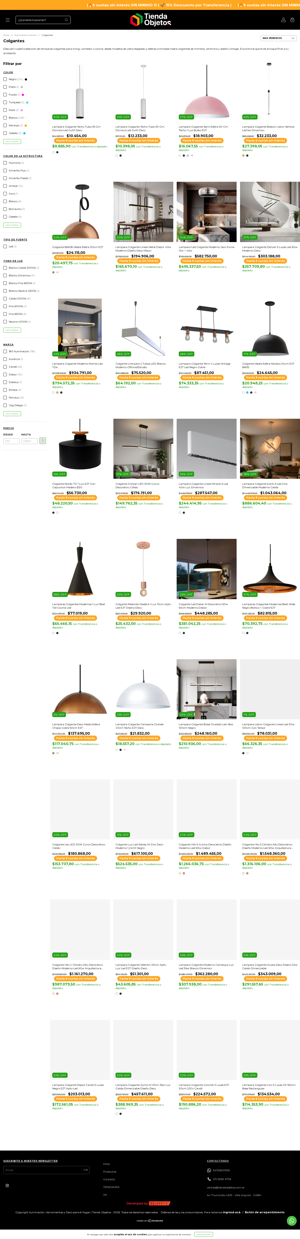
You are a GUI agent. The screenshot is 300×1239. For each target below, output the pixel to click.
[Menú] (7, 20)
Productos (109, 1171)
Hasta (26, 434)
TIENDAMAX (111, 1187)
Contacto (109, 1179)
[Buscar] (66, 20)
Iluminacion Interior (25, 35)
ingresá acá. (232, 1212)
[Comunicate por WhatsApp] (292, 1221)
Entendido (204, 1234)
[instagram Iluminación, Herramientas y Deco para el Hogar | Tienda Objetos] (7, 1185)
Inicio (6, 35)
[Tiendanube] (150, 1221)
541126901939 (221, 1170)
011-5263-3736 (222, 1179)
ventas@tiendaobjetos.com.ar (226, 1187)
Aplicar (42, 440)
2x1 (105, 1194)
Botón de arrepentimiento (265, 1212)
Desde (8, 434)
